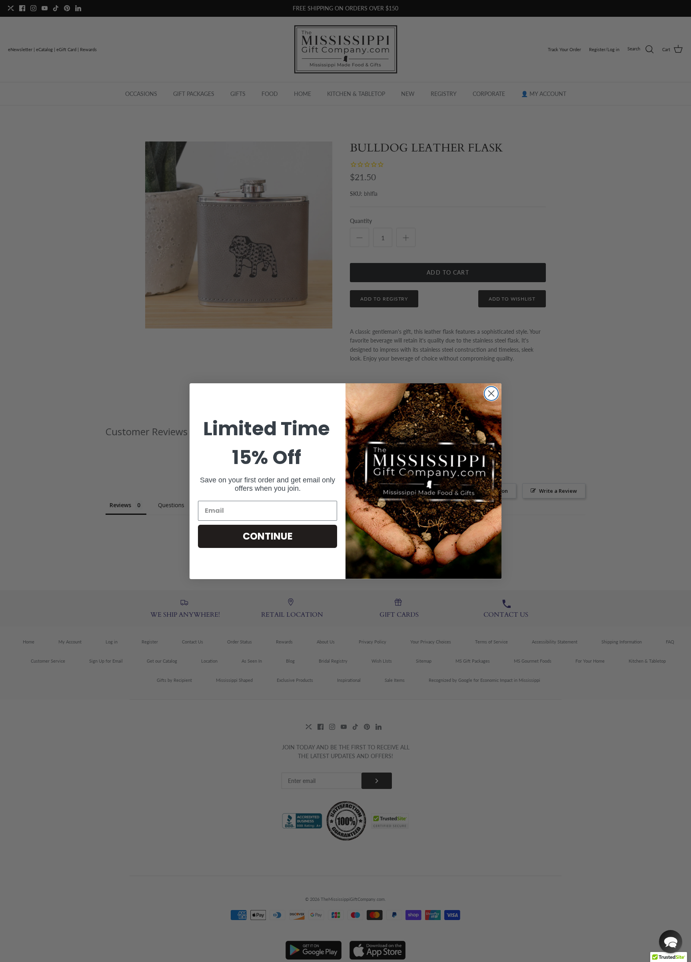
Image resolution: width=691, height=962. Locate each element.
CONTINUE (268, 536)
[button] (670, 941)
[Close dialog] (491, 393)
